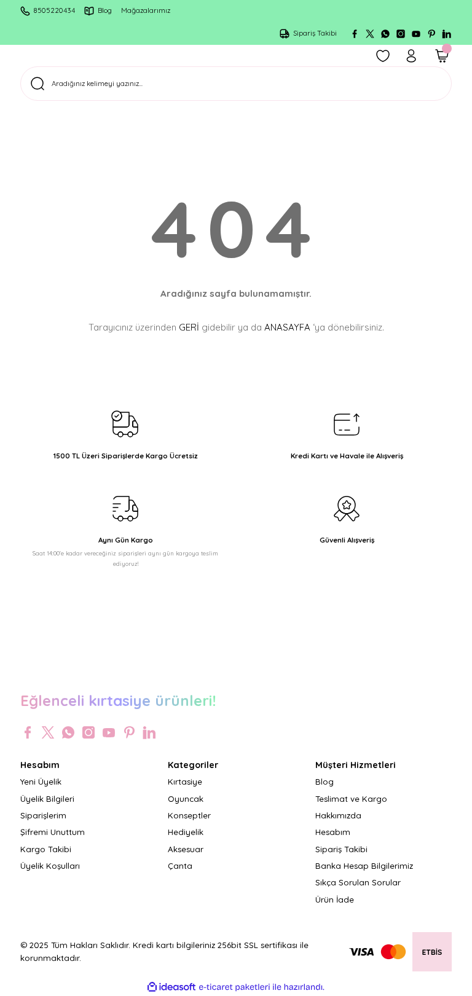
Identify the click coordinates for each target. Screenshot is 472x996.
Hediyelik (185, 832)
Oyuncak (185, 799)
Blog (324, 781)
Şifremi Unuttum (52, 832)
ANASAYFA (287, 327)
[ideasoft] (171, 987)
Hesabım (332, 832)
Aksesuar (185, 849)
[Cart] (442, 56)
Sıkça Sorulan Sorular (358, 882)
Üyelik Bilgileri (47, 799)
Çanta (180, 866)
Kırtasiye (185, 781)
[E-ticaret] (234, 987)
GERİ (189, 327)
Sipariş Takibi (341, 849)
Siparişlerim (43, 815)
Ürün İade (334, 899)
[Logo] (236, 667)
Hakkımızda (338, 815)
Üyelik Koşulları (50, 866)
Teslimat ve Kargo (351, 799)
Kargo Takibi (45, 849)
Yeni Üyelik (40, 781)
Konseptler (189, 815)
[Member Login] (411, 56)
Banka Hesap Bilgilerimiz (364, 866)
